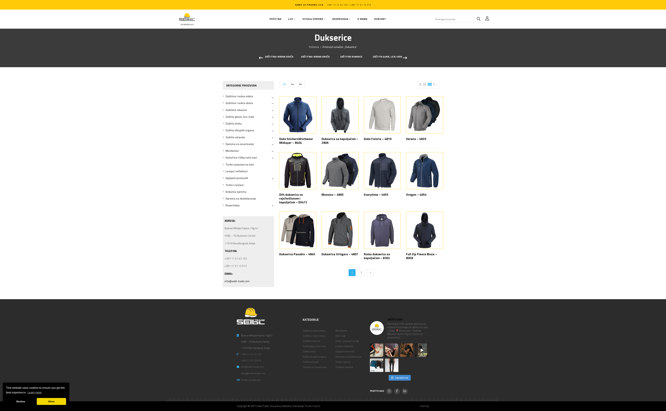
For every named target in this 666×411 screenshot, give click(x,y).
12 (284, 84)
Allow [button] (51, 401)
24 (292, 84)
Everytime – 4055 (376, 194)
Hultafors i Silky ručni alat (241, 158)
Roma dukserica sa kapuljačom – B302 (377, 256)
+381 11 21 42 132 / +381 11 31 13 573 (349, 4)
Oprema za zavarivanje (239, 144)
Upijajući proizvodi (236, 178)
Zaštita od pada (235, 137)
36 (300, 84)
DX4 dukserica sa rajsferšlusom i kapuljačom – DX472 (293, 198)
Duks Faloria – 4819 (377, 138)
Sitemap (424, 406)
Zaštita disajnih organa (239, 130)
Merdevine (232, 151)
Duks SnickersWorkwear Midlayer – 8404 (296, 140)
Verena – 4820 (416, 138)
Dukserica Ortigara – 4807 (340, 254)
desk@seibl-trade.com (253, 373)
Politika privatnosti (250, 380)
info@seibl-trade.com (237, 281)
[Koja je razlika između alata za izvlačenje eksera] (376, 350)
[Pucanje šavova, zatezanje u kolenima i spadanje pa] (406, 350)
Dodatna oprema (235, 192)
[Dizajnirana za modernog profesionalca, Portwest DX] (376, 365)
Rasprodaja (232, 205)
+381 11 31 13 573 (251, 360)
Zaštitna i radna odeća (279, 56)
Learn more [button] (35, 392)
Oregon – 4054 (416, 194)
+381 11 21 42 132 (251, 354)
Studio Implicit (312, 406)
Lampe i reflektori (236, 171)
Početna (314, 47)
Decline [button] (20, 401)
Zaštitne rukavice (351, 56)
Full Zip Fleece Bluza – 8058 (421, 256)
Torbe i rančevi (234, 185)
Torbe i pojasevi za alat (239, 165)
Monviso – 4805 (333, 194)
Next (370, 272)
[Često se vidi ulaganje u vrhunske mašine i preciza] (422, 350)
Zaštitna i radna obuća (315, 56)
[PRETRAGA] (479, 19)
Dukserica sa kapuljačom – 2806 (340, 140)
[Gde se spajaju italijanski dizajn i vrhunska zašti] (391, 365)
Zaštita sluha (233, 124)
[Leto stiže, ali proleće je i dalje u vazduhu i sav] (391, 350)
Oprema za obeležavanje (240, 199)
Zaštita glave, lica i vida (387, 56)
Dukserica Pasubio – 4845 (297, 254)
